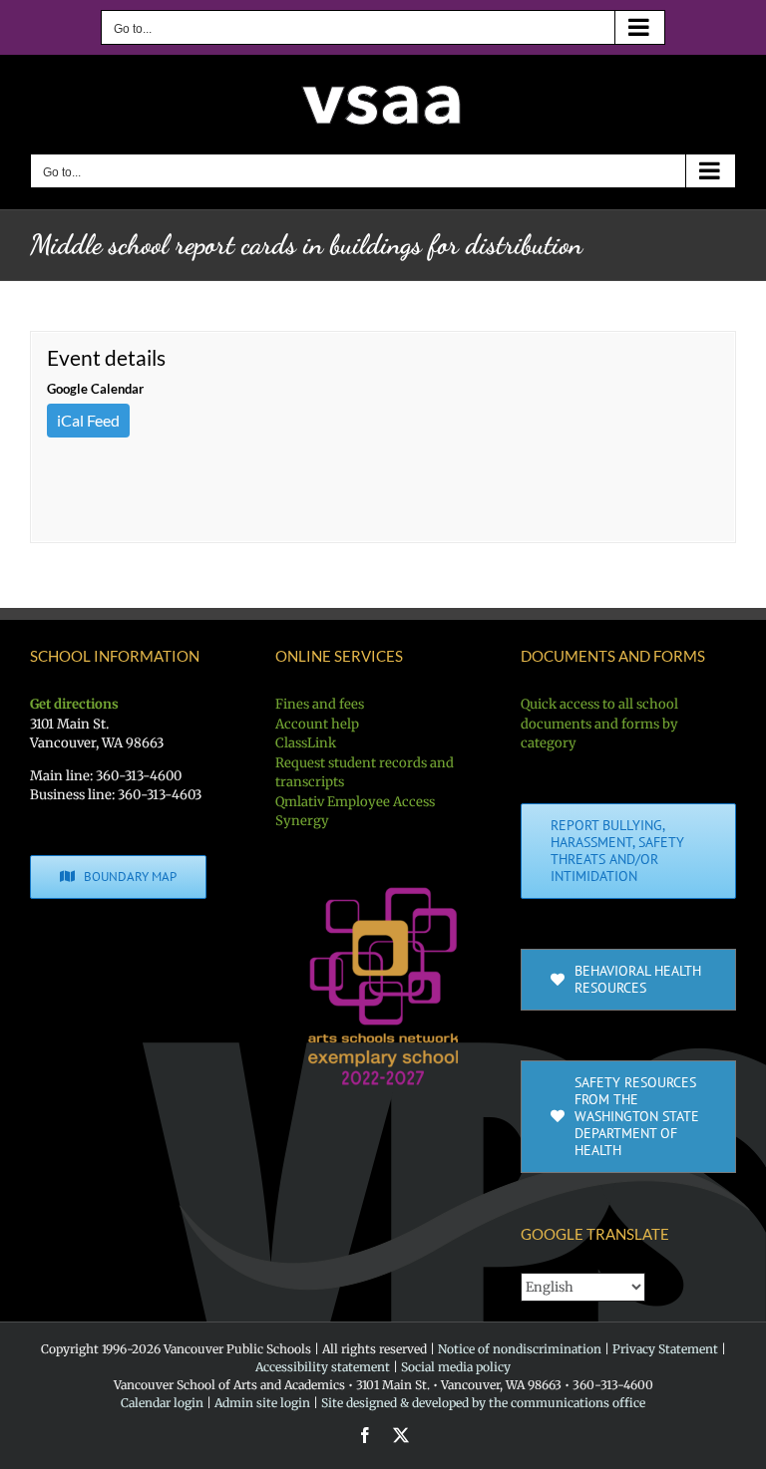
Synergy (302, 820)
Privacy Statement (665, 1348)
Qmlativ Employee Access (355, 801)
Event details (106, 357)
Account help (317, 724)
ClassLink (305, 742)
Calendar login (162, 1402)
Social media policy (456, 1366)
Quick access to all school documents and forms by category (599, 723)
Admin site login (262, 1402)
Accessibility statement (322, 1366)
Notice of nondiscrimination (519, 1348)
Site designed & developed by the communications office (483, 1402)
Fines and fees (319, 704)
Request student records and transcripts (364, 772)
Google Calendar (95, 389)
